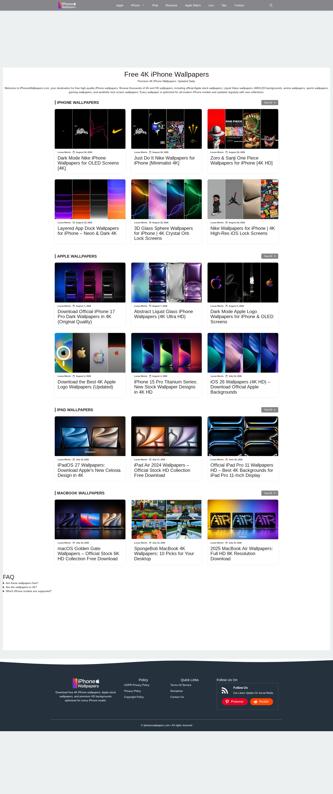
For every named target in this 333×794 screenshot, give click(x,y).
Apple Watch (193, 5)
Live (211, 5)
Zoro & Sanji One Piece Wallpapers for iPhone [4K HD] (241, 160)
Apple (119, 5)
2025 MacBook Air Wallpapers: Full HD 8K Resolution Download (241, 553)
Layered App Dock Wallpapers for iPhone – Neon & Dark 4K (88, 231)
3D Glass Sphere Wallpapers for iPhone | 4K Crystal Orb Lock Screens (163, 233)
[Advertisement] (118, 39)
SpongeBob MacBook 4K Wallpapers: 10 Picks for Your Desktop (164, 553)
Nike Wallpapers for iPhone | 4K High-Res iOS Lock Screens (242, 231)
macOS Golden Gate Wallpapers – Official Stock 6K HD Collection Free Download (88, 553)
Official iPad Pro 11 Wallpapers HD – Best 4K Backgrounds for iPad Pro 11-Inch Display (241, 470)
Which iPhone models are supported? (29, 591)
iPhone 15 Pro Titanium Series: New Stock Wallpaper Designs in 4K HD (165, 387)
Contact (239, 5)
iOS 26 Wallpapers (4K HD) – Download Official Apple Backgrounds (240, 387)
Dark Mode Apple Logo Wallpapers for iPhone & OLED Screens (241, 316)
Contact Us (177, 696)
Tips (224, 5)
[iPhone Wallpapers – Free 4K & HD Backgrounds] (67, 5)
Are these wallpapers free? (22, 583)
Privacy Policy (132, 690)
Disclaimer (176, 690)
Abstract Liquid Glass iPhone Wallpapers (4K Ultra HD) (163, 314)
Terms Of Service (180, 684)
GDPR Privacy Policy (136, 684)
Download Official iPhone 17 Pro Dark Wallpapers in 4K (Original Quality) (86, 316)
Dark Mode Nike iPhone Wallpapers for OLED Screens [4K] (88, 163)
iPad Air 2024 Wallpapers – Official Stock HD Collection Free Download (162, 470)
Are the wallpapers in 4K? (21, 587)
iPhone (135, 5)
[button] (271, 5)
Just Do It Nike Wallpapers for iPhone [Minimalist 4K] (164, 160)
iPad (155, 5)
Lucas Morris (64, 152)
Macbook (171, 5)
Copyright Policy (134, 696)
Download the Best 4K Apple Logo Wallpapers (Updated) (87, 384)
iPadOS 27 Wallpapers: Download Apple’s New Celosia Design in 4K (89, 470)
